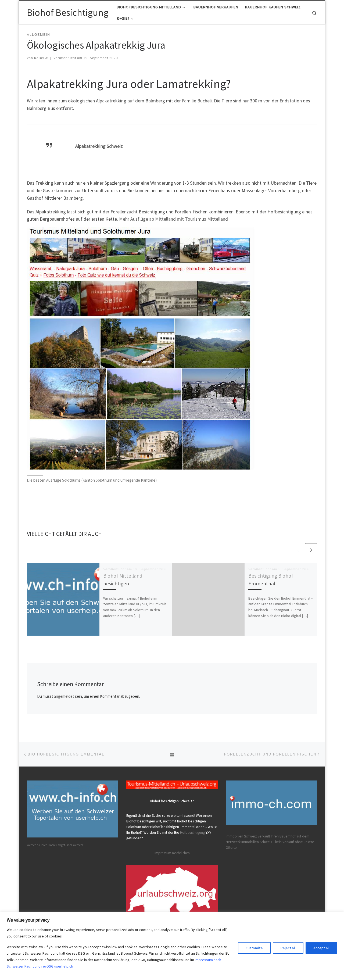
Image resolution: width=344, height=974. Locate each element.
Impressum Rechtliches (172, 853)
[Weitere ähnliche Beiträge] (311, 549)
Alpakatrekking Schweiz (99, 146)
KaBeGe (41, 58)
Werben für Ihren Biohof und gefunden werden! (55, 845)
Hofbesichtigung (192, 832)
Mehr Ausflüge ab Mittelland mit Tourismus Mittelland (173, 219)
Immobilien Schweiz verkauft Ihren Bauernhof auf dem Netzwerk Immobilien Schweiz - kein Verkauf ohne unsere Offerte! (270, 842)
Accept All (321, 948)
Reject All (288, 948)
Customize (254, 948)
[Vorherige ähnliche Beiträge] (298, 549)
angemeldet (64, 696)
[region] (172, 943)
